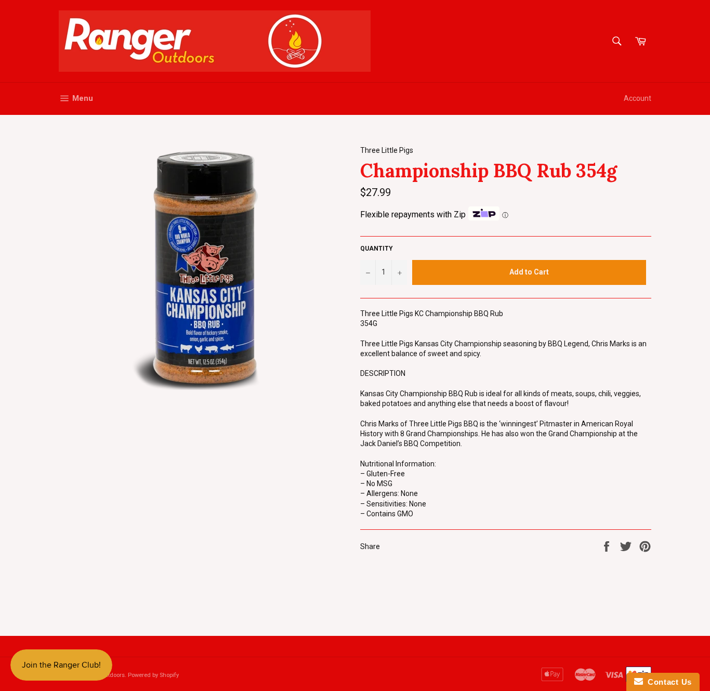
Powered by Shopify (153, 675)
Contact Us (667, 681)
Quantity (376, 248)
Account (637, 98)
